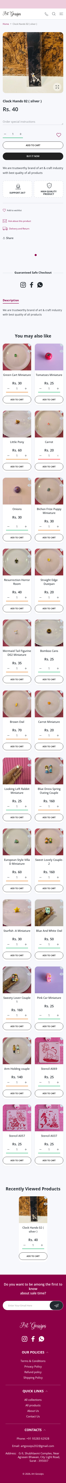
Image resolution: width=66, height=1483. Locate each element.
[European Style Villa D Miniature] (17, 841)
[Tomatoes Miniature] (49, 356)
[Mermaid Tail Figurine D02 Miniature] (17, 632)
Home (6, 23)
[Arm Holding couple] (17, 1050)
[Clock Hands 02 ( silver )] (33, 1208)
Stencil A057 (17, 1136)
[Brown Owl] (17, 703)
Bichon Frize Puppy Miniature (49, 511)
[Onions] (17, 490)
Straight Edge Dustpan (49, 582)
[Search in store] (54, 14)
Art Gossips (37, 1473)
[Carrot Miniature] (49, 703)
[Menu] (61, 14)
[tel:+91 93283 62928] (46, 14)
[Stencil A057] (17, 1117)
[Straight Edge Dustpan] (49, 561)
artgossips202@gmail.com (37, 1446)
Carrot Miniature (49, 722)
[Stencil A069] (49, 1050)
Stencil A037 (49, 1136)
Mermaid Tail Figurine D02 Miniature (17, 653)
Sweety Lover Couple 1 (17, 999)
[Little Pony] (17, 423)
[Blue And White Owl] (49, 912)
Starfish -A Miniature (16, 931)
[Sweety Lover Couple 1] (17, 979)
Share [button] (10, 238)
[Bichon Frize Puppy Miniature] (49, 490)
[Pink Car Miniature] (49, 979)
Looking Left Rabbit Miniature (17, 791)
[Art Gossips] (12, 14)
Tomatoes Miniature (49, 375)
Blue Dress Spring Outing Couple (49, 791)
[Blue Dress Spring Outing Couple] (49, 770)
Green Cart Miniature (17, 375)
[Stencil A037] (49, 1117)
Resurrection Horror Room (17, 582)
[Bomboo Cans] (49, 632)
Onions (17, 509)
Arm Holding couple (17, 1069)
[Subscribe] (56, 1305)
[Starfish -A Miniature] (17, 912)
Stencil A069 (49, 1069)
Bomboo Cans (49, 651)
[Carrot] (49, 423)
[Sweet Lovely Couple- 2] (49, 841)
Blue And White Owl (49, 931)
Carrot (49, 442)
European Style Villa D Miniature (17, 861)
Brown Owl (17, 722)
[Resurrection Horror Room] (17, 561)
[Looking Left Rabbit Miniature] (17, 770)
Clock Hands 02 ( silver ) (33, 1229)
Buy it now (33, 156)
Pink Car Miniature (49, 998)
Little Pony (17, 442)
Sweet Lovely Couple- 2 (49, 861)
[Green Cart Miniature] (17, 356)
